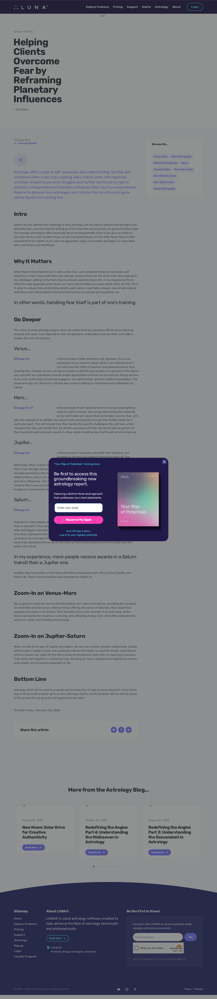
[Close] (164, 462)
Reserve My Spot (78, 520)
